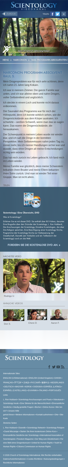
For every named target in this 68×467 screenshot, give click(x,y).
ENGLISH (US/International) (15, 378)
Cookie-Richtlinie (34, 459)
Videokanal (58, 399)
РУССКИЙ (35, 382)
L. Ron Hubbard (10, 399)
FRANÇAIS (8, 382)
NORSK (28, 387)
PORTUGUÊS (55, 390)
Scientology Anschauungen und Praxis (35, 399)
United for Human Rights (42, 443)
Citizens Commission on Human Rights (34, 446)
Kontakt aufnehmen (44, 415)
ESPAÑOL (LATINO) (52, 387)
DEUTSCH (9, 387)
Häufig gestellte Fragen (23, 407)
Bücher (38, 407)
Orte (56, 415)
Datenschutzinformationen (14, 459)
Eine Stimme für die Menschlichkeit (35, 403)
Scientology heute (11, 403)
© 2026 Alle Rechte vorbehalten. (32, 455)
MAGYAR (19, 387)
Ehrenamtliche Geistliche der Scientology (21, 435)
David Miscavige (11, 431)
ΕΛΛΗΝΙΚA (32, 390)
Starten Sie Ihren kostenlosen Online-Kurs (38, 431)
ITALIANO (43, 390)
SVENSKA (37, 387)
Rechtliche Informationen (14, 463)
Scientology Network (36, 428)
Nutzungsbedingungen (54, 459)
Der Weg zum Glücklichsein (47, 439)
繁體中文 (45, 382)
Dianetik (22, 428)
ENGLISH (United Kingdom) (41, 378)
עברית (17, 382)
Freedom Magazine (25, 439)
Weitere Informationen (25, 415)
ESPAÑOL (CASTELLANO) (14, 390)
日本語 (26, 382)
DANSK (57, 378)
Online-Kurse (49, 407)
